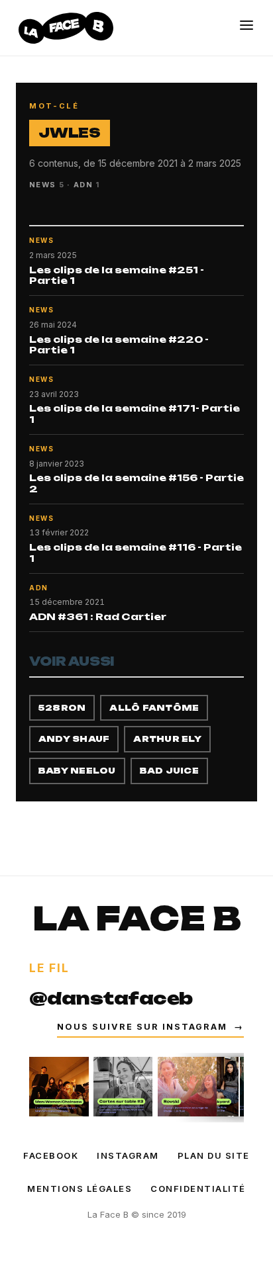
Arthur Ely (167, 739)
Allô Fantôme (154, 708)
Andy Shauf (73, 739)
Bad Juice (169, 771)
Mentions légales (79, 1188)
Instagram (128, 1155)
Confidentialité (198, 1188)
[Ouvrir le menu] (246, 25)
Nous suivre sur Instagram (150, 1027)
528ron (61, 708)
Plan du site (214, 1155)
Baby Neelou (77, 771)
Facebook (50, 1155)
